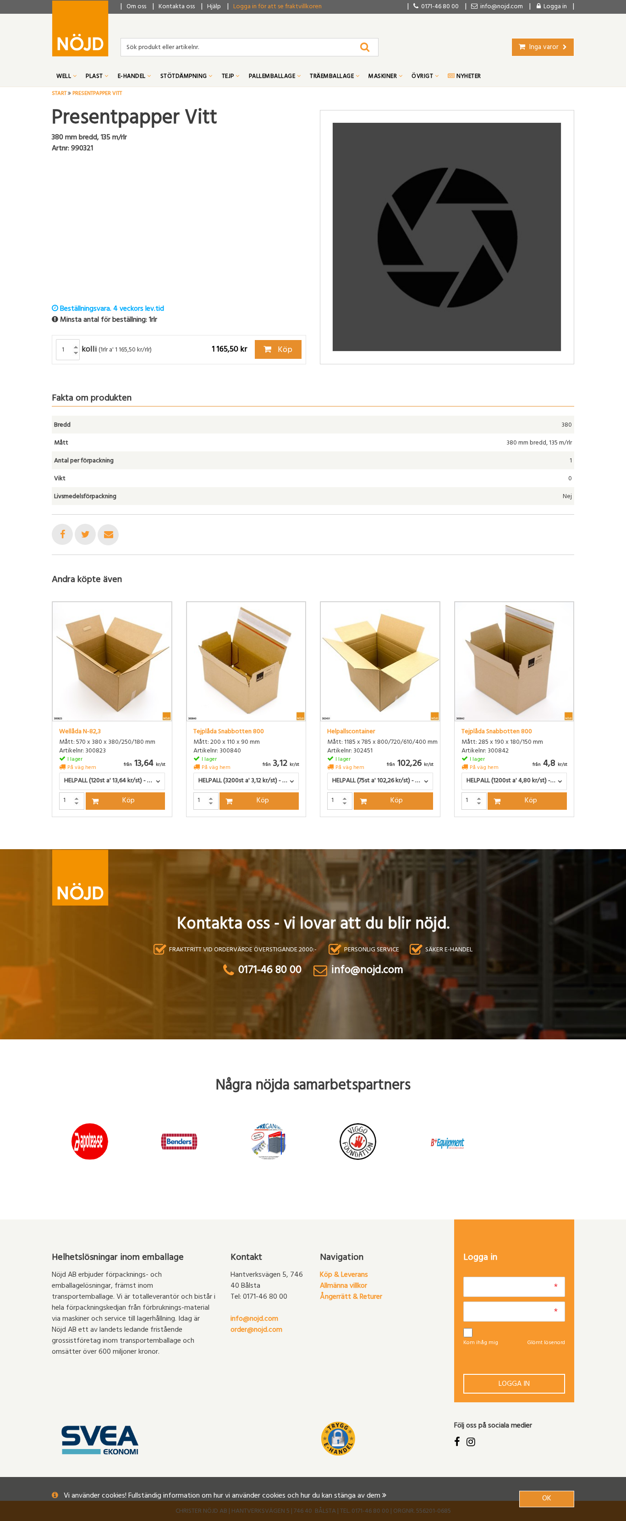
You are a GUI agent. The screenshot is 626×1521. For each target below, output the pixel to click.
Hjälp (214, 7)
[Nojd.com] (80, 28)
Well (64, 76)
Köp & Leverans (344, 1275)
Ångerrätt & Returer (351, 1297)
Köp (284, 350)
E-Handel (133, 76)
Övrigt (423, 76)
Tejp (229, 76)
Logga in (514, 1384)
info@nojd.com (254, 1319)
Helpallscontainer (351, 732)
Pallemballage (273, 76)
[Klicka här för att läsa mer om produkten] (112, 661)
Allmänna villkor (343, 1286)
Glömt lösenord (546, 1343)
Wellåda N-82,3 (80, 732)
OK (546, 1499)
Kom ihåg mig (480, 1343)
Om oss (136, 7)
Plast (95, 76)
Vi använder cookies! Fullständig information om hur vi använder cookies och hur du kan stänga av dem (223, 1496)
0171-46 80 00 (438, 7)
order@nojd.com (256, 1330)
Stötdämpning (184, 76)
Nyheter (468, 76)
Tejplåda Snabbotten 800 (228, 732)
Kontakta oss (177, 7)
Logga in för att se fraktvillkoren (277, 7)
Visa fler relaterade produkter (105, 841)
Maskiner (383, 76)
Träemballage (333, 76)
